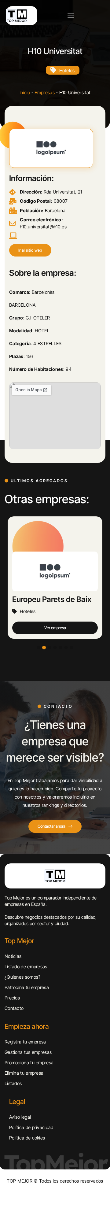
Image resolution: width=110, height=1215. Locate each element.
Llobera (25, 599)
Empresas (44, 92)
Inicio (25, 92)
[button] (30, 250)
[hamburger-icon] (71, 16)
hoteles (67, 70)
